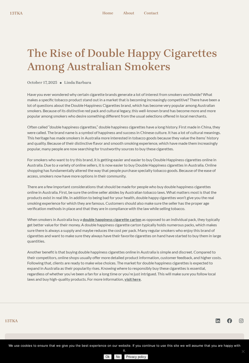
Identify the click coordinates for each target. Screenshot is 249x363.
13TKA (16, 13)
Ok (108, 357)
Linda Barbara (77, 82)
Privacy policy (136, 357)
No (118, 357)
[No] (242, 351)
